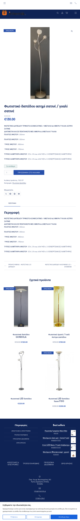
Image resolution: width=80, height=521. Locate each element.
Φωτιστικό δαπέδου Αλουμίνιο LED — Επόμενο (58, 266)
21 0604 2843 (40, 498)
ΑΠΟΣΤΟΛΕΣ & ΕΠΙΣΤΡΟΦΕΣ (21, 431)
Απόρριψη (38, 517)
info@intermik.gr (40, 491)
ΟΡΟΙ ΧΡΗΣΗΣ (21, 443)
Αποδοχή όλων (64, 517)
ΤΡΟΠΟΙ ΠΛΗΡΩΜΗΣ (21, 435)
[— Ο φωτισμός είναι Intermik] (14, 13)
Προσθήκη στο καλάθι (29, 172)
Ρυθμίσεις (14, 517)
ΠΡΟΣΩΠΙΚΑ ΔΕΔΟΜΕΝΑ (21, 439)
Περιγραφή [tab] (12, 203)
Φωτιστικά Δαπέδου (19, 183)
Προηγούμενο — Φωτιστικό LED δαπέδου (19, 266)
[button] (72, 31)
